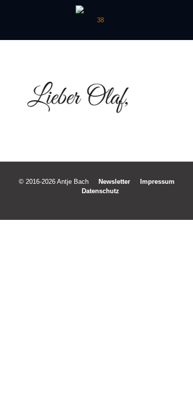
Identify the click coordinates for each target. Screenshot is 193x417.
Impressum (157, 181)
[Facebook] (76, 205)
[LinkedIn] (103, 205)
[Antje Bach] (96, 20)
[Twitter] (90, 205)
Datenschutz (100, 191)
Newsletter (114, 181)
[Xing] (116, 205)
